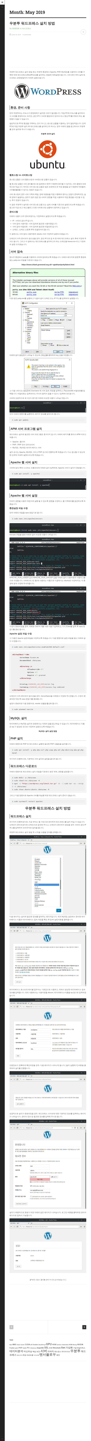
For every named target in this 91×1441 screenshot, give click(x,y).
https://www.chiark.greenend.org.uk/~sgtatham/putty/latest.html (48, 265)
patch (16, 1348)
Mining (75, 1344)
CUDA (27, 1344)
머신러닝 (28, 1351)
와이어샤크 (65, 1351)
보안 (38, 1351)
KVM (70, 1344)
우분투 (75, 1351)
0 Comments (27, 35)
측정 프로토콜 (28, 1355)
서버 (43, 1351)
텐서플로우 (47, 1354)
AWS (14, 1344)
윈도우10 (19, 1355)
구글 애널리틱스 (79, 1348)
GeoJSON (41, 1344)
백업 (34, 1351)
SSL (46, 1347)
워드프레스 (26, 28)
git (45, 1344)
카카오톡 (36, 1355)
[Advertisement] (47, 52)
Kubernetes (65, 1344)
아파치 (51, 1351)
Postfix (24, 1348)
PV (28, 1348)
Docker (35, 1344)
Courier (22, 1344)
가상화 (69, 1347)
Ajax (10, 1344)
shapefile (40, 1348)
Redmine (33, 1348)
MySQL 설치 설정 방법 (48, 731)
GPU (49, 1344)
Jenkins (59, 1344)
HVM (54, 1344)
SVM (50, 1348)
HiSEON (15, 28)
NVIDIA (80, 1344)
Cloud (18, 1344)
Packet (11, 1348)
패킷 (58, 1355)
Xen (63, 1347)
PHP (20, 1348)
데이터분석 (16, 1351)
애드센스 (57, 1351)
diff (31, 1344)
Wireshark (57, 1348)
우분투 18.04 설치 (48, 134)
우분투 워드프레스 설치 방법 (32, 23)
